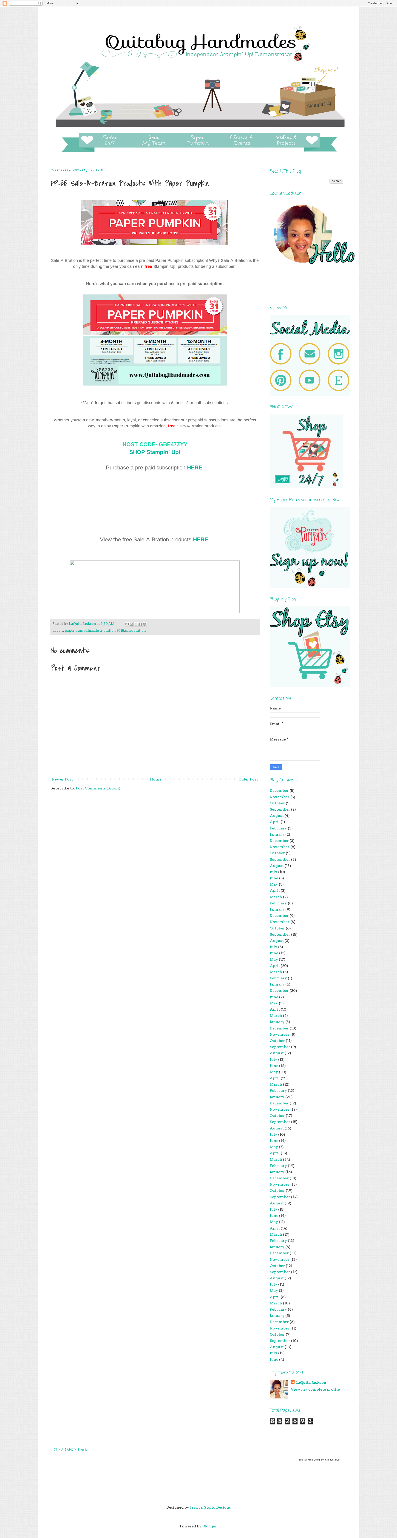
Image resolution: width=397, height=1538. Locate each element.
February (278, 828)
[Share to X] (135, 624)
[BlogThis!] (131, 624)
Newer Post (62, 779)
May (274, 884)
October (277, 803)
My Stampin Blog (330, 1459)
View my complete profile (315, 1389)
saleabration (135, 631)
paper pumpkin (78, 631)
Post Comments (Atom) (98, 788)
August (277, 815)
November (279, 797)
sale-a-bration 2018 (108, 631)
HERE (194, 467)
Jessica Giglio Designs (210, 1507)
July (273, 872)
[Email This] (127, 624)
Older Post (248, 779)
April (275, 822)
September (280, 809)
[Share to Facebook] (140, 624)
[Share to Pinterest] (144, 624)
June (274, 878)
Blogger (209, 1526)
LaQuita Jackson (310, 1382)
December (279, 790)
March (276, 897)
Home (156, 779)
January (277, 834)
